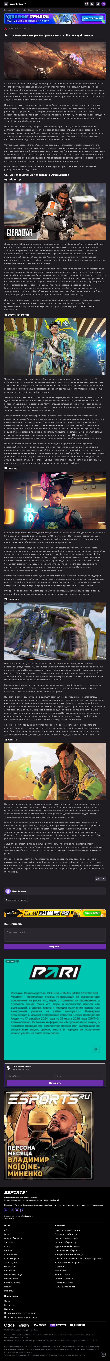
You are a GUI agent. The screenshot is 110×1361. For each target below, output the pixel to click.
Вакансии (9, 1309)
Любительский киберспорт (68, 1262)
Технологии (61, 1270)
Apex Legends (20, 10)
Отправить (55, 946)
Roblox (7, 1287)
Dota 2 (7, 1234)
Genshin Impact (12, 1283)
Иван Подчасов (19, 891)
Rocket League (11, 1279)
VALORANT (9, 1242)
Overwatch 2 (10, 1266)
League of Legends (13, 1238)
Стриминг (60, 1266)
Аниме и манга (62, 1274)
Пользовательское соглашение (20, 1313)
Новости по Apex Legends (39, 10)
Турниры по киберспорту (67, 1246)
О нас (7, 1301)
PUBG (7, 1246)
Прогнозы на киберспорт (67, 1250)
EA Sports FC (10, 1270)
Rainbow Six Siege (13, 1274)
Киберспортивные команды (69, 1254)
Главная (7, 10)
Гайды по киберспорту (66, 1238)
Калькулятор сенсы (65, 1287)
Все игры (8, 1291)
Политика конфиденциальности (20, 1317)
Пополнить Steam (64, 1283)
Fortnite (8, 1250)
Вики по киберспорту (65, 1242)
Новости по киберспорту (67, 1230)
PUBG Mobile (10, 1254)
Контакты (9, 1305)
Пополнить (55, 1082)
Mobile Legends (11, 1258)
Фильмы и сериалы (64, 1279)
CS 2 (6, 1230)
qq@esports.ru (32, 1330)
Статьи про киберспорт (66, 1234)
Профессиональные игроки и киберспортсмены (79, 1258)
